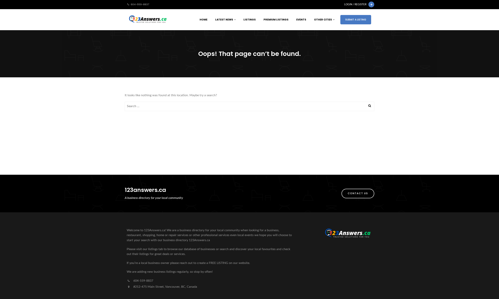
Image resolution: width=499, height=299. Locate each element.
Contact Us (358, 193)
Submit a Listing (355, 19)
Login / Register (355, 4)
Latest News (224, 19)
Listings (249, 19)
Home (203, 19)
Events (301, 19)
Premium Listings (276, 19)
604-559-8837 (143, 280)
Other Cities (323, 19)
